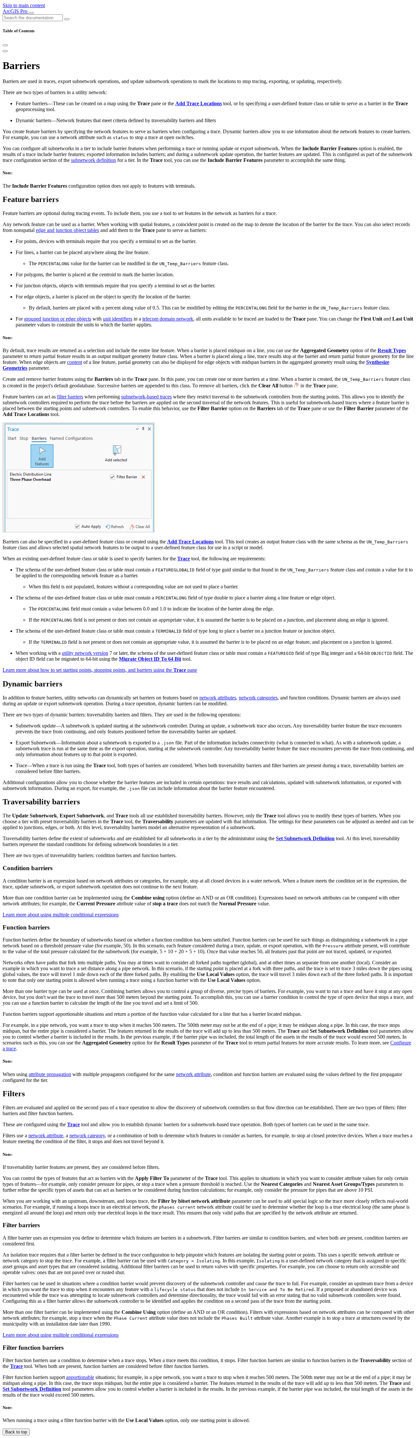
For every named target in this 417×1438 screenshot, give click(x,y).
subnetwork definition (93, 160)
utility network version (85, 653)
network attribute (193, 1074)
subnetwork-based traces (146, 396)
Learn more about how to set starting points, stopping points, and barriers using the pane (100, 670)
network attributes (217, 697)
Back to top (16, 1432)
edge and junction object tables (67, 230)
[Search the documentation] (66, 19)
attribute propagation (50, 1074)
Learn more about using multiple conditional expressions (61, 914)
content (74, 362)
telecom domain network (167, 319)
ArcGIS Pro (16, 11)
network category (87, 1135)
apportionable (80, 1377)
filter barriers (70, 396)
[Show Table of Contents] (5, 51)
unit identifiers (117, 319)
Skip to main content (24, 5)
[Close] (5, 45)
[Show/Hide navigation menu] (31, 13)
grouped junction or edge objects (57, 319)
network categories (258, 697)
